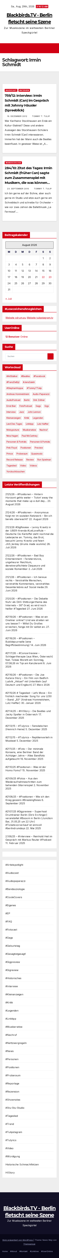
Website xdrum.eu (15, 317)
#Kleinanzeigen (14, 994)
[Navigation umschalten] (30, 48)
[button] (55, 48)
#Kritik (9, 1002)
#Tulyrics (10, 1140)
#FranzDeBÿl (13, 382)
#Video (9, 1148)
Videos (33, 465)
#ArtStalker (12, 376)
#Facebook (39, 376)
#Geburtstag (12, 945)
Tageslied (11, 465)
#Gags (9, 937)
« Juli (8, 298)
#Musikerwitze (14, 1026)
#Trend (9, 1124)
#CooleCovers (13, 897)
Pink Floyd (12, 447)
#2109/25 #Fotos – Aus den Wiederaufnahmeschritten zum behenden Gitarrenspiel (23, 782)
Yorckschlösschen (16, 471)
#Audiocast (11, 90)
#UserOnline (47, 1251)
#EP (7, 913)
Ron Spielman (44, 459)
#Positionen (12, 1067)
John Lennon (34, 412)
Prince (10, 453)
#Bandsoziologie (13, 163)
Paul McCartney (30, 435)
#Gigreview (11, 970)
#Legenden (11, 1010)
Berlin (27, 400)
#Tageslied (11, 1115)
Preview (39, 447)
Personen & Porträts (16, 441)
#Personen (11, 1059)
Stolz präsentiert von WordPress (17, 1240)
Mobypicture (13, 430)
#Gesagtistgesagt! (15, 953)
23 (50, 277)
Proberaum (22, 453)
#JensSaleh (29, 382)
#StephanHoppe (15, 388)
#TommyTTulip (34, 388)
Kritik (26, 418)
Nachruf (44, 430)
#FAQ (8, 921)
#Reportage (12, 1083)
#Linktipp (10, 1018)
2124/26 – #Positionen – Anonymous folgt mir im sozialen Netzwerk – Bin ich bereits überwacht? (28, 516)
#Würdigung (12, 1156)
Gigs (46, 406)
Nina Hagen (12, 435)
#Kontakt (23, 1251)
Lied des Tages (14, 424)
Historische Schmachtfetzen (22, 1164)
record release (15, 459)
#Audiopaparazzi (15, 881)
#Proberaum (12, 1075)
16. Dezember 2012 (17, 116)
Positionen (26, 447)
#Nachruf (11, 1034)
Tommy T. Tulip (41, 116)
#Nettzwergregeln (16, 1043)
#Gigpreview (12, 962)
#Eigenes (10, 905)
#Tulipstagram (13, 1132)
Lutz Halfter (43, 424)
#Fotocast (11, 929)
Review (30, 459)
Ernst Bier (11, 406)
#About (13, 1251)
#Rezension (12, 1091)
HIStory (10, 1172)
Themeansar (29, 1244)
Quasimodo (37, 453)
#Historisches (13, 978)
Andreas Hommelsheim (18, 394)
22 (43, 277)
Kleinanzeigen (14, 418)
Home (5, 1251)
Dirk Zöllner (39, 400)
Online (16, 336)
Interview (11, 412)
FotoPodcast (26, 406)
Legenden (38, 418)
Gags (38, 406)
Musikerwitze (29, 430)
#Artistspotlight (14, 864)
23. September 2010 (18, 189)
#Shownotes (12, 1099)
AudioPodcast (13, 400)
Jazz (21, 412)
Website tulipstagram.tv (40, 317)
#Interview (24, 90)
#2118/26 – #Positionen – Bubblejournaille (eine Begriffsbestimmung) (20, 642)
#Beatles (25, 376)
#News (9, 1051)
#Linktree (34, 1251)
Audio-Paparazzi (41, 394)
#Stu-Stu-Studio (14, 1107)
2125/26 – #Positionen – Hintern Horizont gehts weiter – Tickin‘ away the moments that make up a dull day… (29, 497)
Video (23, 465)
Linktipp (30, 424)
